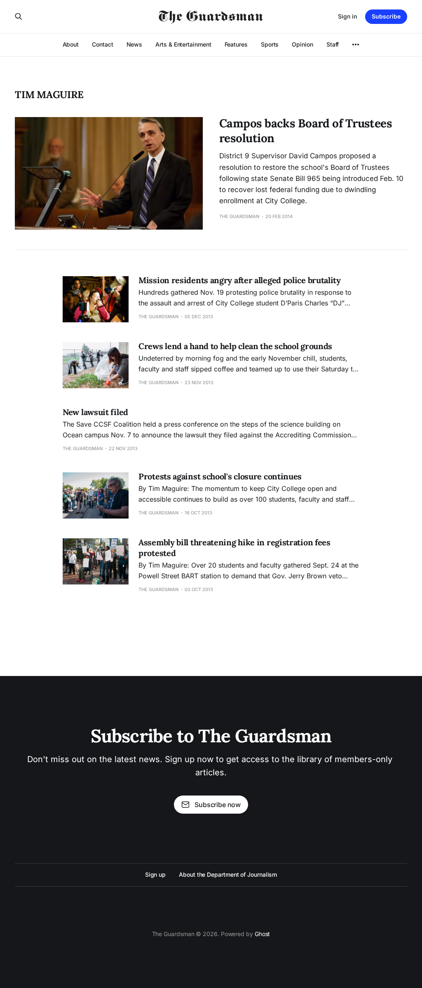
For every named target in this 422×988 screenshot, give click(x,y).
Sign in (347, 16)
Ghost (262, 933)
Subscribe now (218, 804)
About (71, 44)
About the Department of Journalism (228, 874)
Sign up (155, 874)
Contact (102, 44)
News (135, 44)
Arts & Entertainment (183, 44)
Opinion (302, 44)
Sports (270, 44)
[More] (355, 44)
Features (236, 44)
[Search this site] (18, 16)
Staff (332, 44)
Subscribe (386, 16)
